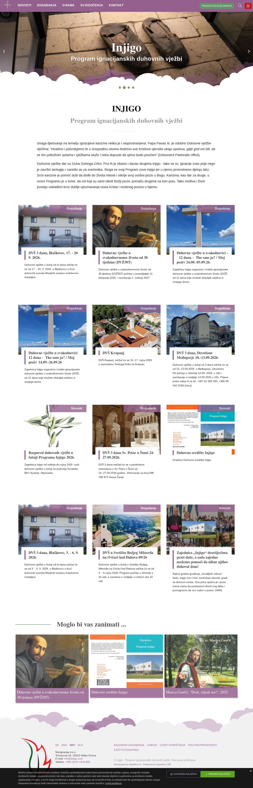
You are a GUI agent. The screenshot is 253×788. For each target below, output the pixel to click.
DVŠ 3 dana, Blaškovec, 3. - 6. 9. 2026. (54, 555)
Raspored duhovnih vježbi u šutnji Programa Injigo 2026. (52, 455)
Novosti (76, 408)
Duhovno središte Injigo (196, 452)
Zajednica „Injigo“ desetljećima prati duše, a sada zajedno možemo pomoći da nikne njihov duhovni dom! (202, 559)
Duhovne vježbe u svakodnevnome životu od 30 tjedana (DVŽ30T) (125, 257)
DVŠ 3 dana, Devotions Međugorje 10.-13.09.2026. (198, 355)
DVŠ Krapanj (113, 352)
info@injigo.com (73, 758)
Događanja (74, 208)
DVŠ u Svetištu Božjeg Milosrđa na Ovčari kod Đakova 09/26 (128, 555)
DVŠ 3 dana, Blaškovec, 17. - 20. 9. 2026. (54, 255)
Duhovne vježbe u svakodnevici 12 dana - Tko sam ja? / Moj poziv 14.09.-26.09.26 (53, 357)
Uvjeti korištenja (172, 745)
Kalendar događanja (129, 745)
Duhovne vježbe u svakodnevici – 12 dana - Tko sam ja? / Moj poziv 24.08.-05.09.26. (203, 257)
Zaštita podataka (126, 749)
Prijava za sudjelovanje (217, 6)
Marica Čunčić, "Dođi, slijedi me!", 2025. (197, 692)
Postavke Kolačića (185, 774)
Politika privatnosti (202, 745)
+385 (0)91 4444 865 (77, 761)
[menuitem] (24, 6)
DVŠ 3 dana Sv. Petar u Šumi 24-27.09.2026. (128, 455)
